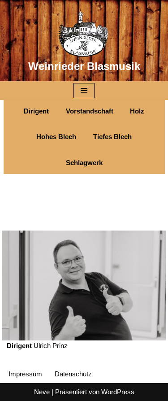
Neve (42, 392)
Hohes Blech (56, 136)
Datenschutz (73, 374)
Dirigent (36, 111)
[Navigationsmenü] (84, 90)
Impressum (25, 374)
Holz (137, 111)
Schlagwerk (84, 162)
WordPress (117, 392)
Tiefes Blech (112, 136)
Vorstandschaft (89, 111)
